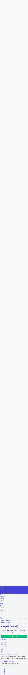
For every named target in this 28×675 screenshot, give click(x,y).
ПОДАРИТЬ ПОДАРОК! (14, 636)
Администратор (5, 630)
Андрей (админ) (9, 626)
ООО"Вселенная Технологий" (7, 666)
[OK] (4, 673)
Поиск (3, 610)
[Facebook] (4, 669)
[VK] (4, 671)
